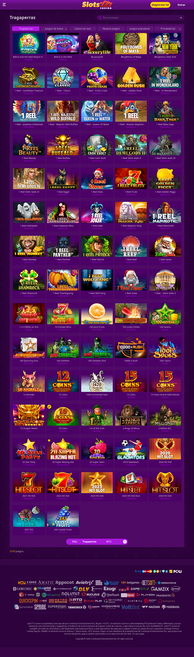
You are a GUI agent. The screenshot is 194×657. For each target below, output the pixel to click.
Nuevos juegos (111, 28)
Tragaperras (26, 28)
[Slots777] (97, 8)
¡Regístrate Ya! (160, 5)
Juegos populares (140, 28)
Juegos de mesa (54, 28)
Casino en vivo (83, 28)
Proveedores (168, 28)
